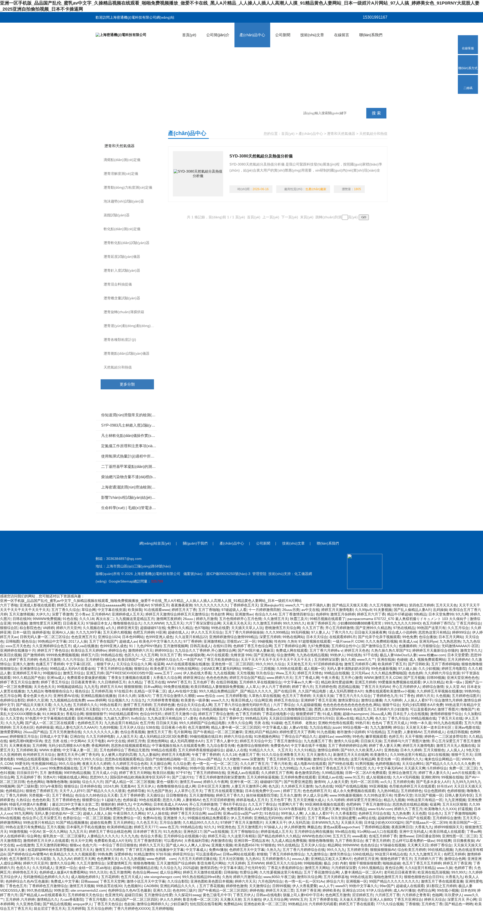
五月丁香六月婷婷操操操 (244, 632)
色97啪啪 (201, 628)
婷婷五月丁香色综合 (53, 650)
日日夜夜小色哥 (173, 727)
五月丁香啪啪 (208, 610)
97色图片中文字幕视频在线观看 (50, 718)
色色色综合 (369, 845)
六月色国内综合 (270, 881)
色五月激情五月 (21, 859)
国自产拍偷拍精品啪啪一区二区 (170, 759)
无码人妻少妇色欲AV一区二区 (57, 813)
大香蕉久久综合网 (167, 678)
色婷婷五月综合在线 (374, 813)
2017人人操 (77, 641)
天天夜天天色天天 (237, 623)
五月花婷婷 (110, 877)
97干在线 (370, 655)
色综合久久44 (265, 614)
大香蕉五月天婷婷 (159, 709)
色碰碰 (402, 659)
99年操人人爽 (292, 813)
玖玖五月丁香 (170, 655)
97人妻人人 (320, 632)
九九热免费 (401, 813)
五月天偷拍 (252, 899)
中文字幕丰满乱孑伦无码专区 (242, 868)
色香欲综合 (71, 818)
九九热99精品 (388, 791)
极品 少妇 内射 (335, 863)
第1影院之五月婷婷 (441, 886)
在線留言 (341, 35)
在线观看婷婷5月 (342, 637)
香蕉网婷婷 (100, 745)
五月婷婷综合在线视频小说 (185, 836)
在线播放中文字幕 (169, 850)
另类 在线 (261, 723)
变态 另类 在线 (56, 741)
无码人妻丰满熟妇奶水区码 (348, 669)
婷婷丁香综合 (441, 845)
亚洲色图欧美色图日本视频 (211, 881)
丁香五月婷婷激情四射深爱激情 (220, 777)
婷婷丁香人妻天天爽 (384, 745)
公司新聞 (282, 35)
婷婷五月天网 (84, 859)
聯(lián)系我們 (370, 35)
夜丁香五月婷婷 (377, 841)
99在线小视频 (448, 890)
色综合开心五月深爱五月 (41, 818)
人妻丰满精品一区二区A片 (361, 872)
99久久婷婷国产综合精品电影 (202, 723)
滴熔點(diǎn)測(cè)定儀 (122, 160)
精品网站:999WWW (343, 845)
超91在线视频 (438, 755)
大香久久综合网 (239, 723)
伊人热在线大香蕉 (197, 673)
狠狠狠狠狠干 (96, 714)
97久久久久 (111, 709)
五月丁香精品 (62, 795)
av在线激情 (25, 845)
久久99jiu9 (363, 610)
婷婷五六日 (90, 655)
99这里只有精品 (353, 809)
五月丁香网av (318, 818)
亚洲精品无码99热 (268, 818)
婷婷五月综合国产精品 (247, 678)
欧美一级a (454, 682)
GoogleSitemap (121, 581)
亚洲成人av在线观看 (243, 773)
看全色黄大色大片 (37, 696)
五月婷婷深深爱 (326, 659)
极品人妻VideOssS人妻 (398, 655)
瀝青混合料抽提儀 (118, 284)
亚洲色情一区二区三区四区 (232, 664)
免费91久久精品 (179, 628)
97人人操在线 (158, 813)
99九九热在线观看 (447, 723)
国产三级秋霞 (27, 786)
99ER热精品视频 (77, 773)
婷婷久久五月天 (151, 845)
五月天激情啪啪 (201, 795)
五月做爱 (394, 732)
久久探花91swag (187, 895)
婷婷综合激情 (433, 687)
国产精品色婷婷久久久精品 (279, 836)
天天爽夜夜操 (19, 745)
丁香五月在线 (154, 682)
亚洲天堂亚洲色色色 (462, 678)
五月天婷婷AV (458, 659)
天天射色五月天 (299, 664)
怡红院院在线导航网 (206, 904)
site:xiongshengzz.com (162, 877)
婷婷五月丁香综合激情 (215, 714)
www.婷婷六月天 (280, 678)
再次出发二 (104, 619)
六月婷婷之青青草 (416, 895)
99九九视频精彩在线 (43, 809)
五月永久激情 (290, 795)
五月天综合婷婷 (99, 908)
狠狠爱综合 (91, 800)
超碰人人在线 (236, 750)
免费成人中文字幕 (65, 881)
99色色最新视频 (383, 669)
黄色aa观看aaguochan (341, 827)
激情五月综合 (73, 673)
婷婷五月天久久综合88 (284, 863)
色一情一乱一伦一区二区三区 (215, 764)
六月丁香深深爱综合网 (203, 623)
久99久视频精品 (370, 868)
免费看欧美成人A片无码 (113, 841)
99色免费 (409, 637)
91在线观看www (157, 610)
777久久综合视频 (389, 904)
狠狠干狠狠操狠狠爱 (365, 863)
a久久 (110, 628)
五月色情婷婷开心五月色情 (240, 619)
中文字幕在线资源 (112, 610)
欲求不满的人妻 (317, 605)
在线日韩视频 (226, 682)
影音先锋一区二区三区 (200, 899)
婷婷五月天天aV (69, 605)
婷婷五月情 (136, 741)
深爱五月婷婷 (269, 637)
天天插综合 (155, 795)
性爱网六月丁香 (290, 804)
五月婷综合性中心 (345, 646)
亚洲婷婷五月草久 (27, 673)
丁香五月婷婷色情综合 (286, 854)
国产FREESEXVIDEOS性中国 (129, 673)
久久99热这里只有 (378, 795)
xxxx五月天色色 (18, 646)
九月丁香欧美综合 (349, 841)
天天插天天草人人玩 (247, 628)
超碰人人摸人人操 (97, 813)
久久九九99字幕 (88, 632)
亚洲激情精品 (214, 641)
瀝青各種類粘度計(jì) (120, 340)
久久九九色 (62, 705)
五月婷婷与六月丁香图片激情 (406, 741)
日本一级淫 (21, 632)
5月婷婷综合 (437, 768)
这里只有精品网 (362, 759)
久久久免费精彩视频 (381, 641)
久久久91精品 (304, 750)
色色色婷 (415, 673)
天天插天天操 (323, 696)
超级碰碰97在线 (152, 628)
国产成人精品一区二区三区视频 (129, 782)
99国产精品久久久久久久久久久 (394, 881)
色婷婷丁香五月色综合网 (252, 646)
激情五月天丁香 (159, 732)
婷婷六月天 (425, 696)
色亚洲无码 (114, 895)
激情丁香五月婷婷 (137, 705)
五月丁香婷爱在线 (323, 899)
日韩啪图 (13, 641)
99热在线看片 (110, 705)
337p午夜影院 (51, 786)
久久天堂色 (14, 718)
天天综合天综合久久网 (133, 664)
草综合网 (89, 610)
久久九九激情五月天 (425, 854)
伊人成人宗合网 (315, 795)
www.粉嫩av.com (432, 655)
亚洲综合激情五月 (402, 773)
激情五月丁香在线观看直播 (442, 881)
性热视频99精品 (44, 764)
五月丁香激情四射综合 (296, 614)
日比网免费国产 (111, 809)
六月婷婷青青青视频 (163, 700)
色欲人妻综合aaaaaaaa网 (104, 605)
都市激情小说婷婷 (351, 732)
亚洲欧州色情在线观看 (335, 723)
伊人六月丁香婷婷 (276, 687)
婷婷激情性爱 (132, 709)
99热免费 (105, 854)
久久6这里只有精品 (420, 868)
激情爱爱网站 (10, 732)
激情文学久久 (470, 650)
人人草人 (253, 687)
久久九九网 (14, 723)
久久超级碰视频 (308, 705)
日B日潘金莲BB (428, 836)
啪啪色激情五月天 (388, 877)
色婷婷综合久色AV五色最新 (27, 881)
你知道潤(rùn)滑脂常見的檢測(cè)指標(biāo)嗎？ (128, 415)
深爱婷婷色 (123, 854)
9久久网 (462, 614)
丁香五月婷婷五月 (280, 759)
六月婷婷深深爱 (343, 868)
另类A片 (49, 777)
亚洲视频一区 (356, 881)
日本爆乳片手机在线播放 (85, 827)
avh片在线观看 (463, 773)
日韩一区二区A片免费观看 (365, 773)
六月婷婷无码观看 (323, 904)
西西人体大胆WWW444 (332, 709)
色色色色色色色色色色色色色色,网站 (351, 705)
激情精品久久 (47, 899)
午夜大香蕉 (330, 678)
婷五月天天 (84, 850)
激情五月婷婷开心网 (360, 664)
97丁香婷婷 (192, 641)
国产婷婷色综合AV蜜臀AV (28, 854)
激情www (406, 836)
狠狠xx (75, 845)
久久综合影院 (177, 881)
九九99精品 (288, 768)
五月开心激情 (351, 678)
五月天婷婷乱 (123, 822)
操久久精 (348, 659)
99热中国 (197, 768)
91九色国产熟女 (159, 791)
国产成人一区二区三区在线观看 (50, 723)
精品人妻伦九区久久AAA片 (76, 727)
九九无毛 (91, 687)
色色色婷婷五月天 (317, 791)
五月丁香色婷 (90, 768)
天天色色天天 (44, 687)
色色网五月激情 (337, 895)
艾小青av (82, 614)
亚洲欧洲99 (430, 777)
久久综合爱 (181, 764)
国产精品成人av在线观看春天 (43, 895)
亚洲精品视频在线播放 (98, 696)
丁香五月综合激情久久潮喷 (173, 696)
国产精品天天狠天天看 (349, 605)
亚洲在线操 (386, 659)
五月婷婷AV (100, 614)
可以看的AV (173, 841)
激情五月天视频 (81, 886)
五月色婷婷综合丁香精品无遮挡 (124, 750)
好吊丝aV (444, 786)
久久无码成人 (42, 868)
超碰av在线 (122, 868)
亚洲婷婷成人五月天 (127, 614)
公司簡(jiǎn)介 (217, 35)
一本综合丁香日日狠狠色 (117, 845)
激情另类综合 (340, 854)
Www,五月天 (285, 673)
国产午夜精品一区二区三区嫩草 (218, 732)
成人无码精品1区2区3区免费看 (163, 736)
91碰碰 (276, 723)
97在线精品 (376, 732)
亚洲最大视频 (221, 845)
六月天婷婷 (236, 863)
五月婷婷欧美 (26, 750)
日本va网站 (153, 687)
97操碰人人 (273, 827)
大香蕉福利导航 (196, 841)
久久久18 (86, 619)
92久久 (209, 827)
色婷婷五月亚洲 (366, 859)
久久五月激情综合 (90, 863)
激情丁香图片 (448, 709)
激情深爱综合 (348, 700)
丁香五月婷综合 (468, 623)
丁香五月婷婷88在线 (209, 773)
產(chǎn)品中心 (252, 35)
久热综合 (23, 800)
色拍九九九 (134, 809)
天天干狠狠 (413, 736)
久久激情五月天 (275, 619)
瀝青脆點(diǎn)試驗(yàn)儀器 (126, 353)
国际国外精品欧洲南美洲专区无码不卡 (140, 777)
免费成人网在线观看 (291, 650)
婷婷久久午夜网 (215, 782)
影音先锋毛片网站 (211, 863)
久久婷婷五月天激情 (297, 786)
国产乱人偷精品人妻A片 (412, 610)
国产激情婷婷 (33, 655)
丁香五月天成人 (395, 723)
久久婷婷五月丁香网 (277, 773)
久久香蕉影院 (345, 813)
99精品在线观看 (163, 750)
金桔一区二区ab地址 (94, 868)
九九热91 (252, 859)
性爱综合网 (248, 872)
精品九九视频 (394, 800)
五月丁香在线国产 (103, 641)
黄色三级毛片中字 (217, 895)
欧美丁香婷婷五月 (321, 623)
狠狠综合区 (9, 628)
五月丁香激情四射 (148, 841)
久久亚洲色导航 (28, 904)
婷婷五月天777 (145, 827)
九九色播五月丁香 (318, 741)
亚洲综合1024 (109, 637)
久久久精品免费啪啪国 (388, 673)
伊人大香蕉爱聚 (304, 886)
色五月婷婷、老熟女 (300, 723)
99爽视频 (303, 759)
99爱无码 (22, 764)
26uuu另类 (290, 610)
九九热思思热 (450, 641)
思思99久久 (99, 777)
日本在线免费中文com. (263, 791)
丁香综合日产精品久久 (298, 736)
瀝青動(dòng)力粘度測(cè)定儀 (128, 187)
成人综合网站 (170, 872)
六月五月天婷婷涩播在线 (197, 859)
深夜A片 (144, 696)
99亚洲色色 (226, 827)
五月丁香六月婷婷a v (325, 650)
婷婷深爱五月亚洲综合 (364, 800)
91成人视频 (332, 714)
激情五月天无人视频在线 (455, 745)
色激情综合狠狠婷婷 (252, 745)
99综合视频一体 (355, 727)
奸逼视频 (465, 809)
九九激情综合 (317, 854)
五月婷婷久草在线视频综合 (260, 682)
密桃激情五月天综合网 (282, 628)
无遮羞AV (127, 786)
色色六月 (89, 845)
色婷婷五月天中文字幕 (246, 850)
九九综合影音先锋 (221, 745)
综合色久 (435, 813)
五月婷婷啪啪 (162, 908)
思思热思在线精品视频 (410, 804)
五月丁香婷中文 (231, 718)
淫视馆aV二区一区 (241, 641)
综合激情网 (285, 655)
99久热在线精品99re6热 (201, 877)
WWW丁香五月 (179, 682)
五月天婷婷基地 (336, 877)
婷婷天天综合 (434, 899)
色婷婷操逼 (44, 727)
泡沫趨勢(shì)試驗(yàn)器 (124, 201)
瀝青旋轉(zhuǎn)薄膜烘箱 (124, 312)
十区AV (35, 832)
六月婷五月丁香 (387, 895)
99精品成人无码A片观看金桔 (72, 669)
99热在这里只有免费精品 (25, 827)
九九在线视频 (223, 673)
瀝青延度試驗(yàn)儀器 (122, 257)
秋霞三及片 (299, 619)
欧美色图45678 (246, 845)
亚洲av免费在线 (73, 809)
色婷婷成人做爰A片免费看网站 (63, 872)
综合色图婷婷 (434, 791)
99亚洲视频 (378, 786)
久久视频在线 (93, 628)
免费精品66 (233, 904)
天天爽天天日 (417, 845)
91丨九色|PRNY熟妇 (145, 646)
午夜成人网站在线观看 (246, 709)
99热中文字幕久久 (363, 886)
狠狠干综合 (391, 705)
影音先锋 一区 (388, 759)
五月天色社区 (23, 727)
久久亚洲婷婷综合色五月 (51, 646)
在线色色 (16, 709)
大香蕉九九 (423, 827)
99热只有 (362, 723)
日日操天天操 (166, 723)
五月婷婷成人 (434, 732)
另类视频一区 (39, 795)
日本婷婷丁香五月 (147, 832)
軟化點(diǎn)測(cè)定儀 (122, 229)
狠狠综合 (141, 669)
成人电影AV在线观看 (310, 764)
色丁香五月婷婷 (247, 714)
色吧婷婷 (353, 804)
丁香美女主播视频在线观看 (129, 678)
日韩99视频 (436, 678)
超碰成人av (128, 641)
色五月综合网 (10, 696)
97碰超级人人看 (234, 610)
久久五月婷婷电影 (100, 736)
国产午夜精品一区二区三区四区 (223, 890)
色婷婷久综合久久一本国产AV (178, 659)
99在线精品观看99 (123, 714)
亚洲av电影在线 (467, 727)
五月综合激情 (170, 822)
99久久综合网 (69, 764)
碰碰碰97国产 (271, 782)
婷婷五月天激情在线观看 (202, 872)
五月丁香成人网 (307, 678)
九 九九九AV (62, 859)
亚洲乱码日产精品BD (261, 732)
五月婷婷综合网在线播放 (313, 832)
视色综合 (29, 641)
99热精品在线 (111, 655)
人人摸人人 (455, 750)
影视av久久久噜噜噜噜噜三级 (289, 709)
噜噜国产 (468, 709)
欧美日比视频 (10, 655)
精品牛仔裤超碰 (399, 614)
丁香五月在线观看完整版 (223, 791)
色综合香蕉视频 (132, 732)
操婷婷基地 (41, 632)
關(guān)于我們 (195, 543)
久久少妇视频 (428, 669)
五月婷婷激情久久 (276, 859)
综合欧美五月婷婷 (411, 850)
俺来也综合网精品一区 (442, 759)
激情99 (319, 782)
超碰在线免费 (100, 822)
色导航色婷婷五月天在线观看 (412, 786)
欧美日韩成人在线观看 (447, 832)
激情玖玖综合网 (309, 877)
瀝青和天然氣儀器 (119, 146)
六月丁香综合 (283, 705)
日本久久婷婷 (410, 750)
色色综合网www (145, 872)
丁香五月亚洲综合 (408, 899)
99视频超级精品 (69, 687)
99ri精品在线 (345, 832)
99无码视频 (300, 632)
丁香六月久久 (341, 632)
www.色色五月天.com (30, 768)
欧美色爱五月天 (162, 669)
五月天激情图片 (249, 827)
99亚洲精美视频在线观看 (324, 804)
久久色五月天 (146, 822)
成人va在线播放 (85, 646)
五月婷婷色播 (164, 705)
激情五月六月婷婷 (109, 850)
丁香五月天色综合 (108, 904)
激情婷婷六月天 (140, 650)
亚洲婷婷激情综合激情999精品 (233, 637)
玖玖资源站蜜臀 (343, 818)
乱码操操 (440, 610)
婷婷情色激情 (236, 886)
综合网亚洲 (263, 700)
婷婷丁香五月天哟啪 (135, 773)
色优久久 (23, 868)
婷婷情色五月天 (25, 872)
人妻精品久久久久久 (103, 836)
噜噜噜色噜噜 (56, 782)
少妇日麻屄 (179, 904)
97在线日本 (123, 691)
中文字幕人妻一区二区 (80, 750)
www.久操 (444, 868)
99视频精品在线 (145, 868)
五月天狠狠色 (434, 750)
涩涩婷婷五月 (362, 895)
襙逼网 (158, 664)
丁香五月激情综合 (287, 741)
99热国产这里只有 (431, 628)
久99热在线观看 (289, 669)
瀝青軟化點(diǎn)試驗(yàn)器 (126, 243)
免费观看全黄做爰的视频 (86, 678)
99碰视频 (265, 641)
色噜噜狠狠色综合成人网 (176, 786)
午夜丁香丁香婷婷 (206, 755)
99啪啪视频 (313, 863)
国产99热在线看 (340, 764)
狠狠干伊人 (105, 664)
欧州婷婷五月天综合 (39, 755)
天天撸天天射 (230, 899)
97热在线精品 (404, 628)
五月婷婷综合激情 (446, 818)
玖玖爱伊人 (453, 895)
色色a (92, 809)
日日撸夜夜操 (463, 841)
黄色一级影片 (167, 782)
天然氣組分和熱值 (118, 367)
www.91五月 (354, 777)
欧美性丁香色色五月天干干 (333, 768)
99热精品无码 (256, 718)
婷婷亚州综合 (183, 854)
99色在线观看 (149, 800)
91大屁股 (43, 859)
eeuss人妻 (300, 859)
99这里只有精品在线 (391, 854)
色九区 (273, 786)
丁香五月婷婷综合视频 (114, 669)
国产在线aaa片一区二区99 (426, 822)
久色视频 (443, 696)
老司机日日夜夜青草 (400, 872)
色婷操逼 (130, 800)
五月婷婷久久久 (85, 705)
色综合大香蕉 (151, 836)
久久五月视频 (379, 605)
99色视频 (20, 623)
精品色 (110, 659)
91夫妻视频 (383, 610)
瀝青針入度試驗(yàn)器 (122, 270)
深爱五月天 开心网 (461, 899)
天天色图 (419, 813)
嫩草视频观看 (376, 736)
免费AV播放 (218, 850)
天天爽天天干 (275, 822)
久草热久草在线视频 (264, 696)
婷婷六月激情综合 (247, 877)
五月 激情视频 (51, 773)
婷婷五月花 (216, 836)
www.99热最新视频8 (345, 795)
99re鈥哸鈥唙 (194, 655)
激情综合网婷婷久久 (152, 904)
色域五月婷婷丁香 (383, 836)
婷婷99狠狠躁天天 (448, 827)
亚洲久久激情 (23, 664)
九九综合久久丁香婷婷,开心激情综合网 (205, 650)
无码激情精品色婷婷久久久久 (46, 877)
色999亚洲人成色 (159, 637)
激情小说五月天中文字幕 (146, 881)
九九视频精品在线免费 (67, 700)
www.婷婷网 (96, 700)
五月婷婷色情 (325, 687)
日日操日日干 (27, 773)
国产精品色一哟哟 (459, 904)
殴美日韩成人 (241, 700)
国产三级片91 (182, 777)
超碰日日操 (133, 895)
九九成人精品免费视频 (288, 841)
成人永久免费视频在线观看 (354, 791)
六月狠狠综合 (428, 646)
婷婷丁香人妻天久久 (434, 773)
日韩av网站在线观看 (239, 854)
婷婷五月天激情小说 (180, 714)
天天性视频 (245, 673)
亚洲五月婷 (95, 673)
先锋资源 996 (241, 655)
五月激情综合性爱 (158, 895)
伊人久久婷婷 (35, 709)
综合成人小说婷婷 (402, 632)
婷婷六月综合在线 (238, 736)
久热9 (291, 641)
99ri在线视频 (10, 818)
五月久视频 (55, 827)
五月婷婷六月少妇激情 (390, 709)
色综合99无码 (151, 714)
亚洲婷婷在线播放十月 (17, 650)
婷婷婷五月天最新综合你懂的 (435, 650)
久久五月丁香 (312, 628)
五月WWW (255, 863)
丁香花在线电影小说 (278, 714)
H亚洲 (161, 632)
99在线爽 (443, 841)
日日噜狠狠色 (176, 795)
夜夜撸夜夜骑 (181, 605)
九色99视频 (108, 727)
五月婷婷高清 (101, 691)
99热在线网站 (293, 637)
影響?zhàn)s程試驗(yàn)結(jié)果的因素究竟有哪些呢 (128, 497)
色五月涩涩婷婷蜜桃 (218, 800)
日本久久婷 (127, 696)
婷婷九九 (124, 804)
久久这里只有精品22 (191, 637)
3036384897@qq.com (124, 559)
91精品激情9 (144, 854)
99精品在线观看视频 (32, 759)
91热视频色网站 (266, 736)
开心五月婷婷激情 (339, 628)
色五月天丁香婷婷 (296, 696)
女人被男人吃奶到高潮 (118, 755)
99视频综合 (52, 673)
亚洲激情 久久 (174, 818)
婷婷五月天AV (111, 687)
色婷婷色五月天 (89, 723)
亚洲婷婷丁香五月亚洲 (318, 700)
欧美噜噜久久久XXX (440, 809)
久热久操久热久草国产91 (390, 650)
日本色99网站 (133, 637)
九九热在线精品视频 (312, 655)
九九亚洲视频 (455, 800)
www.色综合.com (210, 696)
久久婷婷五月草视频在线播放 (439, 691)
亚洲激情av (244, 614)
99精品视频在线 (423, 718)
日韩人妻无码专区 (459, 795)
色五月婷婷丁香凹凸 (438, 623)
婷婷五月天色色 (356, 650)
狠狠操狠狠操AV (382, 850)
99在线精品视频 (440, 850)
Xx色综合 (138, 718)
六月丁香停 (162, 768)
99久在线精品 (288, 845)
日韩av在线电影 (268, 895)
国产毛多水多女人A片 (433, 782)
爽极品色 (314, 827)
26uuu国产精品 (35, 732)
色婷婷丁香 (463, 868)
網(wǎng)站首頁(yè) (155, 543)
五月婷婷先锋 (403, 782)
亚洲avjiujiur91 (271, 605)
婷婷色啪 (257, 890)
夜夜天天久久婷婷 (96, 764)
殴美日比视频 (163, 773)
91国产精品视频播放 (72, 822)
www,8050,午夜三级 (279, 877)
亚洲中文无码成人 (413, 832)
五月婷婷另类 (357, 850)
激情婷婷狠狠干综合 (446, 714)
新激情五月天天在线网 (350, 755)
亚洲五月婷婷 (365, 682)
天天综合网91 (413, 764)
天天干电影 (96, 741)
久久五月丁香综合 (262, 804)
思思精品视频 (348, 687)
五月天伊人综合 (131, 727)
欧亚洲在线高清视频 (433, 872)
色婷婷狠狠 (456, 791)
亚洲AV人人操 (63, 632)
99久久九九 (336, 850)
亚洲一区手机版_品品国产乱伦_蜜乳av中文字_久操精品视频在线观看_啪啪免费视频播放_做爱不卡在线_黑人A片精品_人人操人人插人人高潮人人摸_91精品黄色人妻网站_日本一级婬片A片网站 (151, 601)
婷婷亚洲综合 (193, 678)
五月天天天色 (446, 605)
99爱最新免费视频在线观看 (399, 682)
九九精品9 (35, 691)
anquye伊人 (82, 904)
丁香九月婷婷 (16, 795)
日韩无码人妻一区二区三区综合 (44, 637)
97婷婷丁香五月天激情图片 (241, 822)
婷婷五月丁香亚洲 (457, 863)
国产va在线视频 (216, 832)
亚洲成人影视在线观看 (37, 605)
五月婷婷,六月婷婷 (20, 899)
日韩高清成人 (200, 646)
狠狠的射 (108, 804)
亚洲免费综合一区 (127, 818)
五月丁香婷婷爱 (132, 795)
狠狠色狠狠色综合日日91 (423, 877)
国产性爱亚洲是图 (298, 782)
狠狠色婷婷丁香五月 (396, 859)
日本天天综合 (316, 637)
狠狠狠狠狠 (133, 687)
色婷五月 (396, 736)
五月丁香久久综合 (65, 610)
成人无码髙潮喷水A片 (346, 691)
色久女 (380, 718)
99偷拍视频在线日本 (206, 736)
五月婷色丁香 (431, 904)
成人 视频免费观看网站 (427, 659)
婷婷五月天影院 (87, 709)
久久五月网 (149, 655)
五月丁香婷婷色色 (66, 800)
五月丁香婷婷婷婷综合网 (347, 745)
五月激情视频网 (175, 646)
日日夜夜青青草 (83, 682)
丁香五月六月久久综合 (353, 696)
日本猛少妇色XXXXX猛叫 (384, 822)
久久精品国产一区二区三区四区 (133, 899)
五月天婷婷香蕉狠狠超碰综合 (201, 750)
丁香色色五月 (16, 886)
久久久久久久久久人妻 (100, 732)
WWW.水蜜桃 (49, 750)
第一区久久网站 (55, 832)
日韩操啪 (231, 872)
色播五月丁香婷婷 (50, 664)
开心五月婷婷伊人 (406, 687)
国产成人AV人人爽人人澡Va (187, 845)
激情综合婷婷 (328, 750)
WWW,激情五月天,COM (382, 678)
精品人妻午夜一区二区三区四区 (235, 727)
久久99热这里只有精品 (408, 755)
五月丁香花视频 (211, 886)
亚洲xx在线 (344, 718)
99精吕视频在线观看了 (327, 619)
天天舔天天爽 (414, 768)
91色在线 (70, 619)
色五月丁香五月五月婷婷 (421, 863)
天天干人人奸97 (72, 791)
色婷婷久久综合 (187, 709)
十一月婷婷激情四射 (264, 610)
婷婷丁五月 (292, 791)
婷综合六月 (335, 881)
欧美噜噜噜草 (172, 809)
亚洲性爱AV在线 (66, 696)
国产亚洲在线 (264, 655)
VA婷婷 (48, 628)
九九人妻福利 (148, 755)
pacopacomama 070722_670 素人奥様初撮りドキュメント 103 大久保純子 (407, 619)
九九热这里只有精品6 (121, 723)
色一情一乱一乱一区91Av (304, 881)
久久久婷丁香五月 (254, 764)
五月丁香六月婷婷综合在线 (304, 850)
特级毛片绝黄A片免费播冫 (29, 804)
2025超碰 (190, 868)
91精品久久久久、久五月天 (270, 750)
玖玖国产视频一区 (429, 795)
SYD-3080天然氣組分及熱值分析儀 (261, 156)
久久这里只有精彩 (241, 836)
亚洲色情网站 (157, 741)
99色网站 (180, 768)
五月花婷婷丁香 (28, 777)
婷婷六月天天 (245, 881)
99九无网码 (23, 813)
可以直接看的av (208, 854)
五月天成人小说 (104, 773)
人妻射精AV (412, 732)
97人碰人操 (407, 669)
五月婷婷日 (94, 659)
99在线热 (354, 655)
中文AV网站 (142, 804)
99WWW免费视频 (47, 619)
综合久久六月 (92, 782)
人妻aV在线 (298, 727)
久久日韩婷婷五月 (112, 682)
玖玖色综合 (265, 673)
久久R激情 (231, 759)
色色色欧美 (41, 800)
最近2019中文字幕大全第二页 (75, 804)
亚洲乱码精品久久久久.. (178, 886)
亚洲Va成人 (56, 678)
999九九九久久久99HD (402, 623)
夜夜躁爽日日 (402, 827)
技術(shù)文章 (312, 35)
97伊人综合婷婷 (378, 890)
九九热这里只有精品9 (164, 718)
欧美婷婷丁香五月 (392, 664)
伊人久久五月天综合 (207, 632)
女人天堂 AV (455, 687)
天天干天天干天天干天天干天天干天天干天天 (276, 659)
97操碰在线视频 (392, 845)
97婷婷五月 (160, 605)
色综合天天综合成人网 (194, 705)
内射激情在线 (221, 841)
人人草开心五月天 (188, 791)
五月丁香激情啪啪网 (460, 813)
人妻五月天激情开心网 (248, 786)
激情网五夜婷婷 (168, 619)
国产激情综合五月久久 (379, 646)
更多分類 (127, 384)
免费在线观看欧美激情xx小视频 (390, 691)
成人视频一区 (314, 669)
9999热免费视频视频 (62, 655)
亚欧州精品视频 (89, 718)
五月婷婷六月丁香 (428, 859)
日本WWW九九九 (325, 822)
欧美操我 (135, 610)
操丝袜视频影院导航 (262, 795)
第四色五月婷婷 (421, 605)
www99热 (342, 736)
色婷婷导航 (136, 791)
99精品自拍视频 (336, 673)
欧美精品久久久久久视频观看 (73, 854)
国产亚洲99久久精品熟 (373, 628)
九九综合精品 (320, 727)
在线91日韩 (222, 646)
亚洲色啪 (391, 750)
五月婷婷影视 (236, 696)
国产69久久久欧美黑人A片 (361, 750)
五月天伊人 (146, 786)
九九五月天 (174, 623)
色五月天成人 (131, 877)
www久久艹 (294, 605)
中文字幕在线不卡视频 (308, 745)
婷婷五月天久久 (218, 768)
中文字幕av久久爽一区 (301, 682)
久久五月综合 (458, 628)
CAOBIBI (151, 886)
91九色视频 (326, 732)
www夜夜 (359, 836)
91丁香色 (406, 696)
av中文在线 (310, 610)
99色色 (358, 736)
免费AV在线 (152, 818)
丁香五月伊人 (243, 895)
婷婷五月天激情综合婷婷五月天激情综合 (177, 614)
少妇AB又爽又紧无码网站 (220, 669)
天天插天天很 (351, 822)
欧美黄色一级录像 (195, 700)
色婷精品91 (15, 791)
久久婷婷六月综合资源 (442, 673)
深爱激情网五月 (119, 863)
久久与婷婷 (393, 700)
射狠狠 (262, 854)
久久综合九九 (170, 868)
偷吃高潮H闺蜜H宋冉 (25, 741)
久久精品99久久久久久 (200, 822)
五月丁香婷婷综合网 (290, 646)
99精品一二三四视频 (258, 669)
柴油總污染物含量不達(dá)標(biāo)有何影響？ (128, 477)
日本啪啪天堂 (60, 759)
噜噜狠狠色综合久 (127, 623)
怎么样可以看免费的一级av (413, 841)
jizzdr (337, 727)
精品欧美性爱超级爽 (337, 682)
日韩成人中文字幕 (54, 736)
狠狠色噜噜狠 (143, 863)
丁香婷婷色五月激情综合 (48, 886)
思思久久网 (171, 800)
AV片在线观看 (217, 655)
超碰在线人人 (178, 632)
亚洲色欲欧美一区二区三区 (265, 904)
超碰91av (325, 736)
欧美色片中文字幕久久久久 (160, 641)
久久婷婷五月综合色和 (130, 764)
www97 (341, 886)
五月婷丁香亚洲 (308, 890)
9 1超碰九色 (111, 800)
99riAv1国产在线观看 (413, 818)
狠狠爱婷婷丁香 (308, 714)
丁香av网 (474, 832)
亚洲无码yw (428, 641)
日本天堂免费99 (441, 614)
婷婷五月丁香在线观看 (356, 904)
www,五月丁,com (167, 673)
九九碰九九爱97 (116, 718)
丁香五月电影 (95, 899)
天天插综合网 (160, 764)
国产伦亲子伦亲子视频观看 (379, 637)
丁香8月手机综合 (232, 804)
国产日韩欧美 (418, 664)
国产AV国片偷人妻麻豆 (256, 650)
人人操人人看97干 (418, 700)
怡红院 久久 (365, 768)
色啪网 (437, 895)
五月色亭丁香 (280, 800)
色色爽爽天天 (107, 859)
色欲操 (129, 904)
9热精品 (420, 614)
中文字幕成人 (196, 850)
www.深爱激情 (253, 759)
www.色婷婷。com (161, 859)
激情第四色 (209, 868)
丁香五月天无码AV (375, 687)
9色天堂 (472, 750)
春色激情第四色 (307, 773)
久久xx (304, 768)
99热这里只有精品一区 (424, 800)
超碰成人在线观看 (410, 886)
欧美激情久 (379, 755)
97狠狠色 (268, 845)
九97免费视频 (318, 646)
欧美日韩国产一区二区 (135, 659)
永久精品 (135, 682)
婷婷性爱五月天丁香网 (297, 732)
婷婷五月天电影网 (176, 755)
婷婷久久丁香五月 (408, 809)
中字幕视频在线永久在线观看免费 (178, 745)
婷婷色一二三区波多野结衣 (445, 736)
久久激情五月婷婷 (267, 623)
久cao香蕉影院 (71, 899)
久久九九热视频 (132, 859)
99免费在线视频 (176, 687)
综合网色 (34, 836)
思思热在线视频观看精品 (130, 745)
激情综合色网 (454, 859)
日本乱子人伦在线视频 (410, 714)
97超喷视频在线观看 (314, 641)
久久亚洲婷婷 (10, 755)
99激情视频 (18, 832)
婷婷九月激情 (206, 619)
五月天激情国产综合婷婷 (175, 863)
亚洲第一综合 (65, 868)
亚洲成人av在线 (330, 777)
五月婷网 (39, 745)
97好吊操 (163, 854)
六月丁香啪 (9, 605)
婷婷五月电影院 (453, 669)
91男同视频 (364, 764)
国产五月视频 (414, 678)
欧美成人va (408, 641)
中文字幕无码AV (389, 768)
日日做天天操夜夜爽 (370, 632)
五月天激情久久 (318, 755)
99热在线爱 (220, 628)
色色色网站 (208, 718)
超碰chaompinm (355, 714)
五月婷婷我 (76, 908)
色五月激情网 (198, 727)
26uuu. (188, 619)
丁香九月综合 (398, 718)
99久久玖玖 (98, 872)
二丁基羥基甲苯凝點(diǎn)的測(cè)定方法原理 (128, 466)
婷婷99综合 (461, 632)
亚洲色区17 (192, 832)
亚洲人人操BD (381, 899)
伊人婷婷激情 (294, 827)
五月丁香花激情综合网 (321, 872)
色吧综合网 (426, 890)
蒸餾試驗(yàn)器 (117, 215)
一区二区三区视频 (97, 818)
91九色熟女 (172, 832)
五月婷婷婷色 (411, 791)
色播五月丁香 (249, 755)
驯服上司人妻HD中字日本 (303, 895)
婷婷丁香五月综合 (55, 682)
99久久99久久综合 (270, 664)
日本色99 (468, 890)
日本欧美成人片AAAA (170, 804)
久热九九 (273, 850)
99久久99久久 (294, 623)
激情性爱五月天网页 (45, 623)
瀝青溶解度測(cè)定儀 (121, 174)
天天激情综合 (259, 886)
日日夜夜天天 (73, 623)
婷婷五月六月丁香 (371, 614)
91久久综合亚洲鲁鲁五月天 (283, 755)
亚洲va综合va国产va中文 (242, 813)
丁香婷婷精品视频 (375, 827)
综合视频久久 (118, 700)
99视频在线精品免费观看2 (208, 818)
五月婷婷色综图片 (466, 696)
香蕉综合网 (75, 714)
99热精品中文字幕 (52, 641)
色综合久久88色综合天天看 (96, 795)
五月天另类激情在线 (65, 732)
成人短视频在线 (378, 777)
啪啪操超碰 (391, 863)
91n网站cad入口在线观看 (377, 832)
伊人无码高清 (298, 822)
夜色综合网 (394, 868)
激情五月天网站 (317, 868)
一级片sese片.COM (348, 641)
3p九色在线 (324, 786)
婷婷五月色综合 (286, 700)
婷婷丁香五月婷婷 (23, 659)
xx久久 (385, 782)
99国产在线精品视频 (351, 786)
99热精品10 (297, 904)
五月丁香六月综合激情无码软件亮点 (242, 705)
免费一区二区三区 (463, 768)
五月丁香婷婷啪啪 (445, 664)
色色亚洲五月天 (83, 637)
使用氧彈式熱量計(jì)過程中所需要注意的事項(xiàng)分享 (128, 456)
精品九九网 (364, 718)
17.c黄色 (190, 718)
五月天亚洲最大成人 (309, 800)
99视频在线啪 (452, 777)
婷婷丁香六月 (302, 687)
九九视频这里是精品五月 (134, 619)
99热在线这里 (361, 877)
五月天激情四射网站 (52, 845)
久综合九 (138, 700)
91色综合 (271, 813)
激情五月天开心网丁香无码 (78, 755)
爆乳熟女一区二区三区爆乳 (64, 836)
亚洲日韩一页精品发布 (251, 841)
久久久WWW (153, 623)
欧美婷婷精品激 (119, 827)
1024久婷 (110, 786)
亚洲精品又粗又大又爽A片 (331, 859)
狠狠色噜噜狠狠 (320, 841)
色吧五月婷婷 (143, 632)
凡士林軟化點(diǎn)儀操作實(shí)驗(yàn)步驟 (128, 435)
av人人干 (326, 886)
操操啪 (74, 782)
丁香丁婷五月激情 (139, 850)
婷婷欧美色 (331, 890)
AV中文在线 (116, 741)
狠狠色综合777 (197, 809)
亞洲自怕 (77, 736)
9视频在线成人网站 (73, 777)
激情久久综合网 (346, 741)
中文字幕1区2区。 (80, 664)
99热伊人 (337, 655)
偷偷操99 (152, 809)
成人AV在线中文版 (182, 691)
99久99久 (458, 872)
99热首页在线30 (109, 886)
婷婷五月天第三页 (280, 890)
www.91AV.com (380, 809)
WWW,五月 (298, 899)
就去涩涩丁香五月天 (49, 908)
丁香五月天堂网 (112, 881)
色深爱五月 (362, 709)
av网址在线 (367, 818)
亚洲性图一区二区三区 (459, 836)
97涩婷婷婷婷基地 (327, 664)
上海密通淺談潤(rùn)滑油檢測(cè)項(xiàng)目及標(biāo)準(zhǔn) (128, 487)
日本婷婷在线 (90, 786)
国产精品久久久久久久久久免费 (450, 764)
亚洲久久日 (162, 890)
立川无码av (360, 673)
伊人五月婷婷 (241, 818)
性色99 (279, 641)
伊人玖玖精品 (433, 682)
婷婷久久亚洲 (37, 700)
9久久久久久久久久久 (211, 605)
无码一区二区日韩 (364, 782)
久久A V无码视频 (406, 777)
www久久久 (220, 700)
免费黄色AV (279, 745)
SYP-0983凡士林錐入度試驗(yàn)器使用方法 (128, 425)
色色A (376, 723)
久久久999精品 (277, 632)
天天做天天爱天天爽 (323, 809)
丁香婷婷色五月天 (244, 605)
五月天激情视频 (21, 614)
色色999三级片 (184, 890)
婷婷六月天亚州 (68, 628)
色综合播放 (427, 637)
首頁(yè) (189, 35)
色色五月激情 (49, 659)
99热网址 (399, 605)
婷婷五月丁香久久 (230, 795)
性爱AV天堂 (403, 795)
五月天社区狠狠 (454, 804)
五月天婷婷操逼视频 (262, 777)
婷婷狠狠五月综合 (24, 736)
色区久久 (131, 655)
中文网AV (77, 741)
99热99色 (471, 691)
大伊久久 (43, 614)
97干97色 (183, 773)
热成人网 (218, 809)
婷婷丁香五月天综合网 (188, 813)
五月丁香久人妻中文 (222, 741)
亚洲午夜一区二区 (244, 782)
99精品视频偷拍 (214, 709)
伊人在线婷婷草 (12, 836)
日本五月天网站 (450, 637)
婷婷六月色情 (140, 768)
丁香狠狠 (412, 904)
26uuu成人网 (380, 714)
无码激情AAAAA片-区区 (460, 646)
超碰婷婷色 (386, 818)
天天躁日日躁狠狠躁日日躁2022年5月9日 (301, 718)
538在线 (152, 727)
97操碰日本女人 (98, 623)
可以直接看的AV (422, 709)
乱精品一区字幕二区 (150, 691)
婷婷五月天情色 (309, 673)
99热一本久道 (420, 723)
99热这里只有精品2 (38, 822)
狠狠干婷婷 (242, 768)
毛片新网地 (182, 732)
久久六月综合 (73, 659)
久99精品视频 (332, 773)
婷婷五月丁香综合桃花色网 (110, 832)
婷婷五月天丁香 (184, 610)
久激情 (108, 768)
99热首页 (61, 890)
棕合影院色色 (30, 628)
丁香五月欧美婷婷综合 (221, 659)
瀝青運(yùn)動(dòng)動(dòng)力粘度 (132, 326)
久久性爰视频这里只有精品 (280, 872)
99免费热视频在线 (63, 768)
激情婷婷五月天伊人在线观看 (46, 841)
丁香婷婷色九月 (385, 696)
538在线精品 (363, 854)
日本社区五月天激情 (213, 786)
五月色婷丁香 (203, 682)
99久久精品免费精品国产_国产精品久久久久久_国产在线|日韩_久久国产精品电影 (263, 691)
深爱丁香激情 (62, 614)
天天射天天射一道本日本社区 (429, 727)
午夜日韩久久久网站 (129, 813)
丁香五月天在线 (450, 718)
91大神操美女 (53, 714)
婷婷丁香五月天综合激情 (19, 682)
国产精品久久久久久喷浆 (106, 791)
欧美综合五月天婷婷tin (88, 650)
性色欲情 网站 (222, 614)
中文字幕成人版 (274, 727)
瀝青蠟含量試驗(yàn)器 (122, 298)
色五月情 (147, 723)
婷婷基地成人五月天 (252, 800)
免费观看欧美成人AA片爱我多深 (252, 809)
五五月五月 (341, 836)
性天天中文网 (81, 841)
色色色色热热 (216, 678)
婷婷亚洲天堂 (127, 628)
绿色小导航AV (138, 605)
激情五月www (190, 782)
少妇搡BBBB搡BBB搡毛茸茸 (359, 623)
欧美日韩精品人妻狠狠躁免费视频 (217, 687)
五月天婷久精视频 (117, 632)
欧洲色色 (341, 759)
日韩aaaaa (89, 881)
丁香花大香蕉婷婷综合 (285, 868)
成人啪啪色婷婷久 (85, 877)
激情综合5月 (322, 759)
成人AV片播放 (404, 890)
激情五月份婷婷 (342, 614)
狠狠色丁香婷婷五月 (41, 791)
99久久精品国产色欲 (29, 678)
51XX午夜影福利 (292, 809)
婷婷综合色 (117, 650)
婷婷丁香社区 (295, 818)
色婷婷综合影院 (12, 700)
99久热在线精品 (39, 890)
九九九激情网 (380, 727)
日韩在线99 (22, 619)
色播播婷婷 (407, 646)
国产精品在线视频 (57, 904)
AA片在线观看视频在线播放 (187, 664)
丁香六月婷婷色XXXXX (132, 908)
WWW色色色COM (316, 836)
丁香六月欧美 (281, 764)
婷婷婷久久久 (411, 759)
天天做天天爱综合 (353, 899)
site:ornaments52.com (88, 890)
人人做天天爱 (337, 782)
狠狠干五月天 (461, 755)
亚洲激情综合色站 (34, 669)
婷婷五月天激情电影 (337, 610)
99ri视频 (121, 768)
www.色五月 (168, 827)
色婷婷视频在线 (387, 764)
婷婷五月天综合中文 (255, 741)
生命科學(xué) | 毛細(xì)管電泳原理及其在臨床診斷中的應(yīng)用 (128, 508)
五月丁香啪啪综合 (244, 832)
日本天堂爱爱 (457, 655)
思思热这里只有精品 (434, 632)
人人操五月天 (126, 736)
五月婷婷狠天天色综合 (85, 895)
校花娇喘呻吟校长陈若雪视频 (50, 850)
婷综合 (398, 727)
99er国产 (387, 886)
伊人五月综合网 (275, 899)
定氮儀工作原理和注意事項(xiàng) (128, 446)
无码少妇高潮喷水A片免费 (422, 705)
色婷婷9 (322, 614)
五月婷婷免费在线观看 (298, 777)
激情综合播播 (371, 700)
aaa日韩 (214, 813)
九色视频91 (133, 886)
